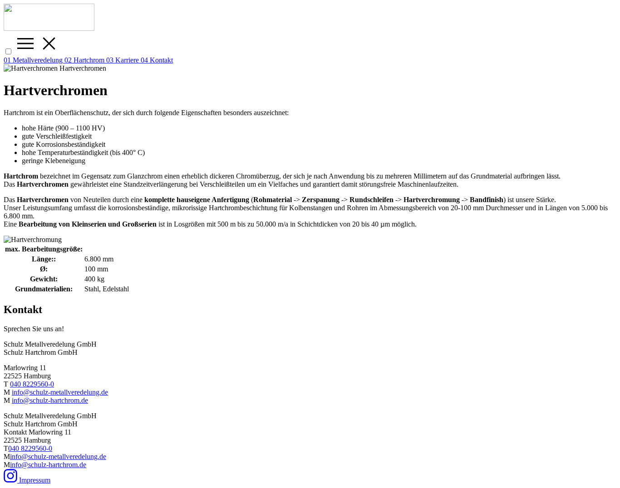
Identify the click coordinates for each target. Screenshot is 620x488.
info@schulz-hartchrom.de (50, 400)
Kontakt (157, 60)
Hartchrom (85, 60)
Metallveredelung (34, 60)
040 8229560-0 (32, 384)
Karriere (123, 60)
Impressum (34, 480)
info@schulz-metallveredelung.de (60, 392)
